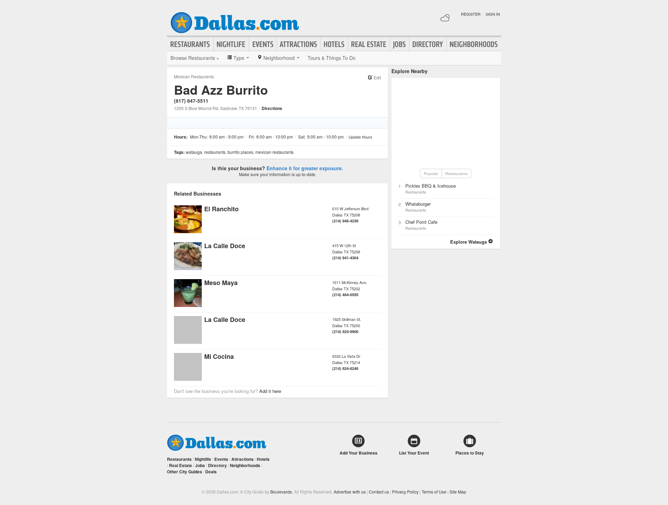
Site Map (458, 492)
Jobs (399, 44)
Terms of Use (434, 492)
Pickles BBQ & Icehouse (430, 185)
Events (263, 44)
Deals (211, 471)
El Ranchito (221, 208)
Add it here (270, 391)
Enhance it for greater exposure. (305, 168)
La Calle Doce (224, 245)
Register (470, 14)
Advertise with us (350, 492)
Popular (431, 173)
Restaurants (190, 44)
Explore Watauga (469, 241)
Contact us (379, 492)
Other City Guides (184, 471)
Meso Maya (221, 282)
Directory (427, 44)
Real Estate (369, 44)
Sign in (493, 14)
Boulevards (281, 492)
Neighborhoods (474, 44)
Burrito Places (240, 152)
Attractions (298, 44)
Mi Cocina (219, 356)
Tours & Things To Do (332, 57)
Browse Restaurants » (194, 57)
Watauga (194, 152)
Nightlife (231, 44)
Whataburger (418, 203)
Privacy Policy (405, 492)
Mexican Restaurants (194, 76)
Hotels (334, 44)
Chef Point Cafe (421, 222)
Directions (272, 108)
